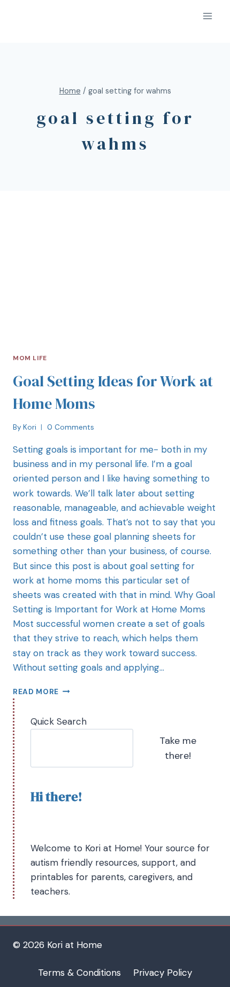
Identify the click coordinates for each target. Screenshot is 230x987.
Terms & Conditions (79, 972)
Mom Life (30, 358)
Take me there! (177, 748)
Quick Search (58, 721)
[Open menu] (207, 15)
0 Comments (70, 427)
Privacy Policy (162, 972)
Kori (29, 427)
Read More (36, 691)
